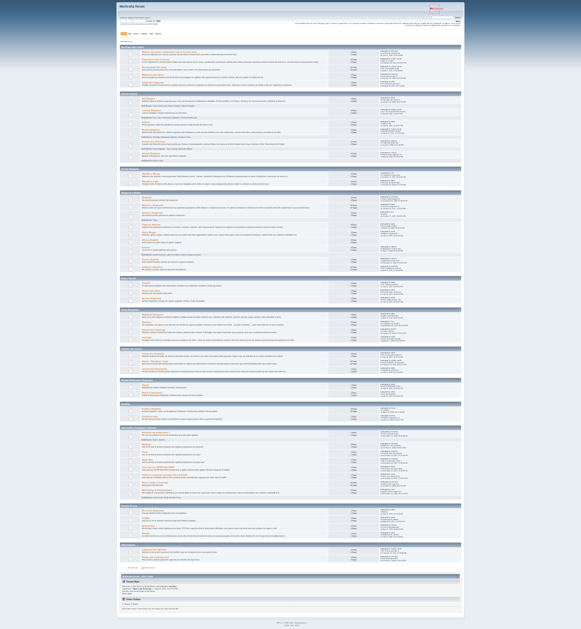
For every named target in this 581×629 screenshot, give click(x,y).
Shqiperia (147, 197)
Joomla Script (158, 497)
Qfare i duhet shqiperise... (391, 199)
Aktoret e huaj (158, 161)
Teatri (168, 149)
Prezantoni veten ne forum (155, 59)
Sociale (145, 533)
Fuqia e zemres (388, 331)
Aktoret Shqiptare (151, 153)
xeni (392, 173)
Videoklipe (156, 137)
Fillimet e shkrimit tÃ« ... (390, 233)
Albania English (150, 240)
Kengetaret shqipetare (169, 137)
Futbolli (146, 283)
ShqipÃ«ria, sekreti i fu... (391, 370)
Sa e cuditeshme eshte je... (392, 268)
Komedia (174, 149)
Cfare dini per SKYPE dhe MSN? (158, 467)
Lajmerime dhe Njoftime (154, 550)
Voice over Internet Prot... (391, 476)
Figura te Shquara (151, 225)
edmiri (393, 282)
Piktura (170, 106)
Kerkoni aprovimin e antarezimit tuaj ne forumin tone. (169, 52)
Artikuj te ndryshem (152, 267)
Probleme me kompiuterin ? (156, 433)
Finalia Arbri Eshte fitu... (390, 143)
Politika (146, 518)
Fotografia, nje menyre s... (391, 100)
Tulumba (385, 410)
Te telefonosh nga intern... (391, 84)
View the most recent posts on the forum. (138, 591)
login (141, 18)
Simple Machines (301, 623)
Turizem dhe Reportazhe (154, 369)
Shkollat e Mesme (151, 174)
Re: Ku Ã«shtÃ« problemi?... (392, 355)
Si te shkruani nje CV (389, 76)
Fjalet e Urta (386, 123)
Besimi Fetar (148, 526)
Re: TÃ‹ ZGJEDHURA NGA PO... (394, 112)
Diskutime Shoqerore (153, 315)
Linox (145, 452)
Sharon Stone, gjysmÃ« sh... (392, 155)
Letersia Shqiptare (151, 110)
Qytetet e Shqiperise (152, 213)
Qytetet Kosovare (159, 255)
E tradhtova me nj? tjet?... (391, 323)
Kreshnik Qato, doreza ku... (392, 292)
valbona (394, 141)
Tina (392, 321)
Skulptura (177, 106)
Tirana (155, 220)
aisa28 (393, 329)
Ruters (155, 440)
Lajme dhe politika (173, 255)
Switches (162, 440)
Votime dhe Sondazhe (153, 354)
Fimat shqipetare (159, 149)
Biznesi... (385, 512)
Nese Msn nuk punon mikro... (393, 469)
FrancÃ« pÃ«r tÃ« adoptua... (392, 453)
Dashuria (146, 322)
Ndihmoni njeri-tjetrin (153, 75)
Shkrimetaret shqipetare (171, 118)
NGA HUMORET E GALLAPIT (393, 362)
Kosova (146, 247)
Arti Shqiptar (148, 99)
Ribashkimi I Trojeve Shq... (392, 249)
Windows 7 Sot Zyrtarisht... (392, 445)
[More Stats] (127, 594)
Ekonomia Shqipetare (153, 511)
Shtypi (145, 385)
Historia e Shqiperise (152, 205)
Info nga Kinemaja (388, 394)
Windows (146, 444)
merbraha (394, 51)
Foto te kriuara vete (160, 106)
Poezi (155, 118)
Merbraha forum (132, 6)
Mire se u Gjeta (387, 61)
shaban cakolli (396, 59)
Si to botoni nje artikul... (390, 558)
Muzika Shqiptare (151, 130)
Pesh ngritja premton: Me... (392, 300)
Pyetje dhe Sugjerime (153, 82)
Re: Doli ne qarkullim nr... (391, 551)
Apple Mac (147, 460)
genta (393, 517)
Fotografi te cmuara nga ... (392, 175)
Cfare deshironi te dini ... (391, 434)
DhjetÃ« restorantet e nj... (391, 418)
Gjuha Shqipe (149, 232)
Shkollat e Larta (150, 181)
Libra (159, 118)
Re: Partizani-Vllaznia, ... (391, 284)
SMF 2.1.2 (280, 623)
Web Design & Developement (157, 490)
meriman (173, 586)
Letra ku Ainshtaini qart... (391, 527)
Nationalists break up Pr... (391, 261)
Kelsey (393, 408)
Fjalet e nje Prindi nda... (390, 316)
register (147, 18)
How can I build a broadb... (392, 339)
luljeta (393, 121)
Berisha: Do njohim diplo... (391, 183)
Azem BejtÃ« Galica (389, 226)
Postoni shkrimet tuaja (189, 118)
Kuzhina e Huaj (150, 416)
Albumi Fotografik (188, 106)
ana (392, 212)
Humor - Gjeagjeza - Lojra (155, 361)
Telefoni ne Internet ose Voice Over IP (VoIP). (165, 475)
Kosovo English (150, 259)
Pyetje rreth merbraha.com (155, 557)
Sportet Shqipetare (151, 298)
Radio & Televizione (152, 393)
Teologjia (146, 337)
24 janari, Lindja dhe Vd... (391, 206)
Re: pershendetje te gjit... (391, 68)
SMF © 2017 (289, 623)
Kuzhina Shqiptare (151, 409)
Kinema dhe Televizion (153, 142)
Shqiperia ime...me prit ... (391, 535)
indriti (393, 82)
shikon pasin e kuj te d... (391, 484)
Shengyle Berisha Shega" (391, 131)
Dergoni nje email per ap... (391, 53)
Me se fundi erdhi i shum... (391, 461)
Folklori (146, 122)
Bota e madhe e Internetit (155, 482)
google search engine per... (392, 491)
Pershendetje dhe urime (154, 67)
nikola (393, 98)
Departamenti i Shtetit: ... (391, 519)
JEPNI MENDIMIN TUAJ (391, 386)
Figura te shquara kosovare (191, 255)
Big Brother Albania (185, 149)
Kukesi (384, 214)
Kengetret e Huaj (184, 137)
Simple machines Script (172, 497)
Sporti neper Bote (151, 291)
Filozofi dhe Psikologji (153, 330)
